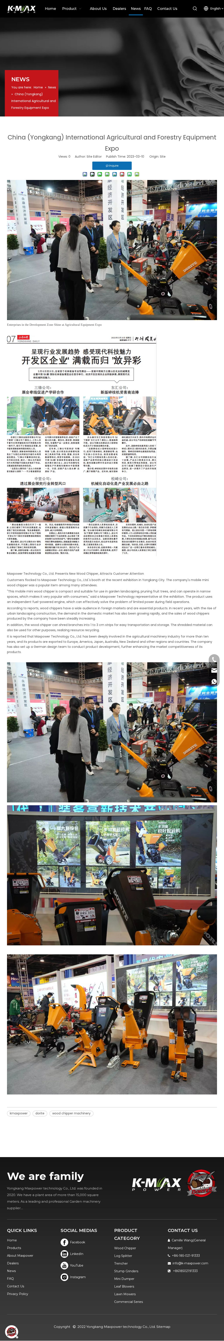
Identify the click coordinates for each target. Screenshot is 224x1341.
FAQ (10, 1279)
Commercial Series (128, 1302)
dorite (39, 1113)
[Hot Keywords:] (195, 9)
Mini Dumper (124, 1279)
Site (163, 156)
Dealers (13, 1263)
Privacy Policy (17, 1294)
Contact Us (15, 1286)
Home (12, 1240)
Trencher (121, 1263)
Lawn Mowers (125, 1294)
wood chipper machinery (71, 1113)
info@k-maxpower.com (190, 1263)
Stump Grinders (126, 1271)
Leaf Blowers (124, 1286)
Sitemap (163, 1327)
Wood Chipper (125, 1248)
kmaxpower (19, 1113)
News (11, 1271)
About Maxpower (20, 1256)
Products (14, 1248)
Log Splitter (123, 1256)
